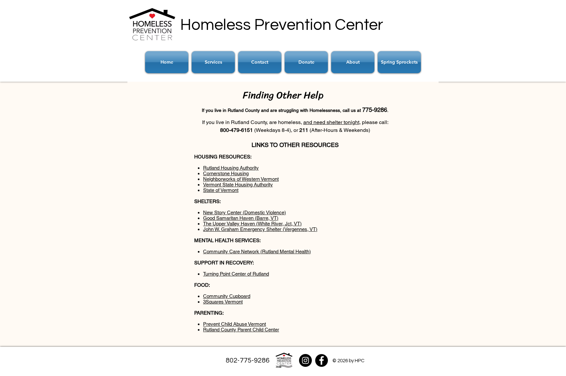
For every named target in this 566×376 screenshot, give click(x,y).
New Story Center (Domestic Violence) (244, 212)
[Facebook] (321, 360)
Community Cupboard (226, 296)
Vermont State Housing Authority (238, 184)
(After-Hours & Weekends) (340, 130)
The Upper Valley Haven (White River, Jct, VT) (252, 223)
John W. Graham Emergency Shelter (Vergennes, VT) (260, 229)
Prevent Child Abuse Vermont (234, 324)
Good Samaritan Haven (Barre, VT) (240, 218)
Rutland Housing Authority (231, 168)
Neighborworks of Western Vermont (241, 179)
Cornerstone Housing (226, 173)
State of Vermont (220, 190)
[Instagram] (305, 360)
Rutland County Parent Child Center (241, 329)
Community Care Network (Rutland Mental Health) (257, 251)
